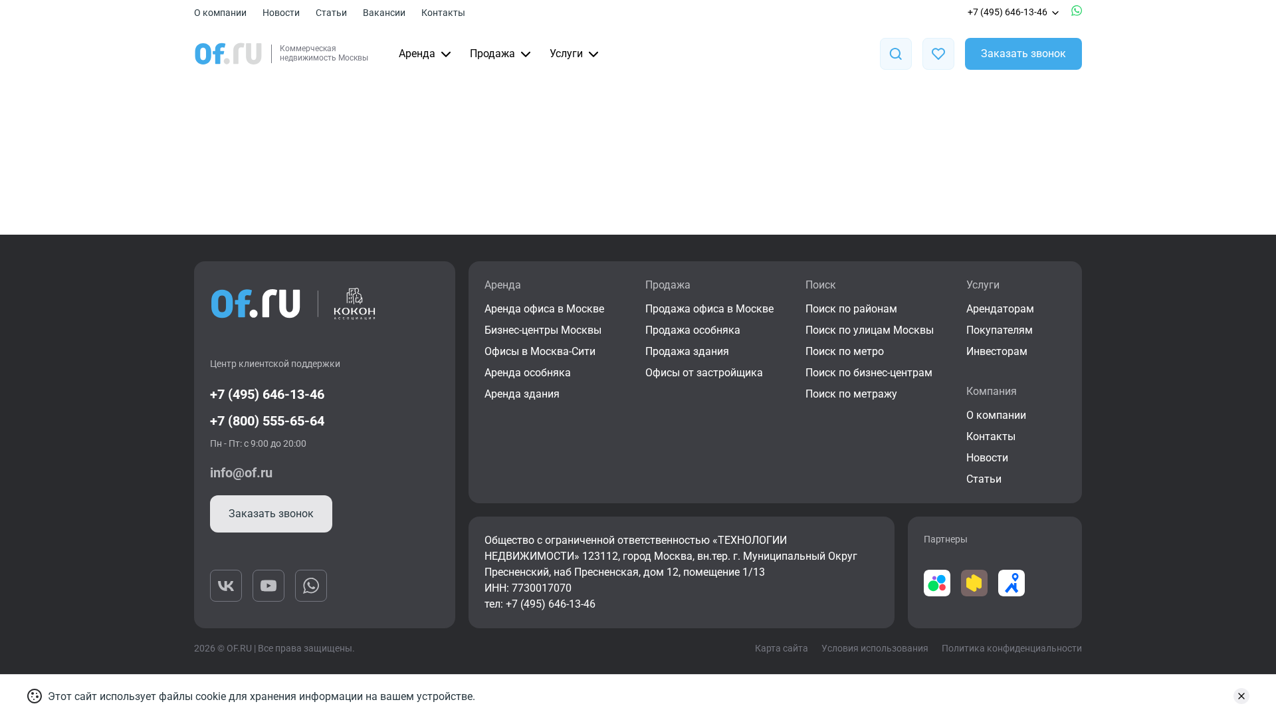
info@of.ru (241, 473)
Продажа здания (687, 351)
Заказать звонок (1023, 53)
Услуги (566, 53)
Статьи (331, 12)
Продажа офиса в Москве (709, 308)
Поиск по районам (851, 308)
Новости (281, 12)
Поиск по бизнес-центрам (868, 372)
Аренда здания (522, 394)
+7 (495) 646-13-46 (1007, 12)
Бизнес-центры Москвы (542, 330)
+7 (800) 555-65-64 (267, 421)
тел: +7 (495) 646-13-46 (539, 604)
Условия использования (874, 648)
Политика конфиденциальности (1012, 648)
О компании (220, 12)
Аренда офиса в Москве (544, 308)
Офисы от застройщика (704, 372)
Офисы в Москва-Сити (539, 351)
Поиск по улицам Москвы (869, 330)
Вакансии (384, 12)
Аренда (417, 53)
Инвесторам (996, 351)
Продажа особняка (692, 330)
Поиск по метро (844, 351)
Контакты (443, 12)
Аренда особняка (527, 372)
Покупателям (999, 330)
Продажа (492, 53)
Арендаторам (1000, 308)
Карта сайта (781, 648)
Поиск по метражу (851, 394)
